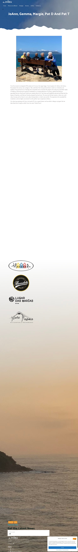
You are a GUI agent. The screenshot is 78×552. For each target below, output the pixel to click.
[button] (74, 539)
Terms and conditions (65, 550)
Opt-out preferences (59, 550)
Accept (62, 547)
